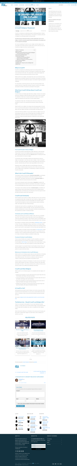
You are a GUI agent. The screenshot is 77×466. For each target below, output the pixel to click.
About (55, 2)
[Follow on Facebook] (16, 451)
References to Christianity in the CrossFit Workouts (24, 59)
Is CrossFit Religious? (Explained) (38, 347)
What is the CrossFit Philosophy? (21, 54)
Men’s (12, 4)
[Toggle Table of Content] (34, 50)
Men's (48, 442)
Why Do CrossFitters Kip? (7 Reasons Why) (22, 330)
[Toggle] (61, 439)
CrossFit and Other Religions (20, 60)
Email (27, 398)
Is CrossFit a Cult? (19, 61)
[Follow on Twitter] (19, 451)
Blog (61, 2)
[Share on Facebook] (29, 359)
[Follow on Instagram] (18, 451)
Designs (48, 440)
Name (17, 398)
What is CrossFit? (19, 51)
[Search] (69, 5)
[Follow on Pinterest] (23, 451)
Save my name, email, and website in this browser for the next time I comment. (31, 403)
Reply (45, 382)
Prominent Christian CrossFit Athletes (22, 58)
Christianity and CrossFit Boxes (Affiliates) (23, 57)
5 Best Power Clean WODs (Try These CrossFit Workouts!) (22, 348)
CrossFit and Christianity (20, 56)
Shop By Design (28, 4)
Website (37, 398)
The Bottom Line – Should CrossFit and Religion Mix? (24, 62)
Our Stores (58, 2)
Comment (18, 390)
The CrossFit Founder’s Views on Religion (23, 53)
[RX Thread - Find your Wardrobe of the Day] (5, 4)
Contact (64, 2)
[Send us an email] (21, 451)
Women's (49, 444)
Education (19, 26)
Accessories (21, 4)
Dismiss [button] (42, 0)
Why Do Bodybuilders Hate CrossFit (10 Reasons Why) (38, 330)
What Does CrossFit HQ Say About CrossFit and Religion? (25, 52)
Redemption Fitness (38, 222)
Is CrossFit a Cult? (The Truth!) (22, 372)
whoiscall (21, 379)
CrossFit (16, 26)
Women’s (16, 4)
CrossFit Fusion (39, 229)
